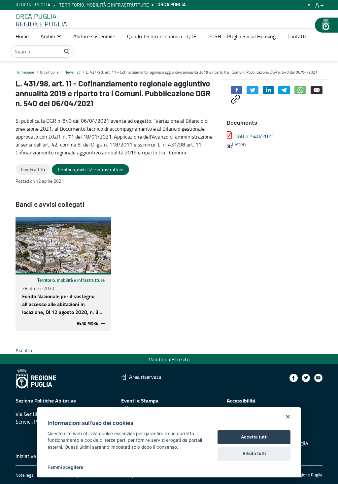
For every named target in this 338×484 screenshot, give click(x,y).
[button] (51, 36)
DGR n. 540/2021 (254, 136)
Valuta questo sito (169, 359)
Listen (239, 144)
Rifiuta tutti (254, 453)
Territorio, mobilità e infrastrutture (104, 5)
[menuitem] (22, 36)
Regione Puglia (33, 5)
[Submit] (66, 51)
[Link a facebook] (293, 378)
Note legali (26, 475)
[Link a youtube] (318, 378)
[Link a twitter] (306, 378)
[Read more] (63, 245)
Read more (87, 323)
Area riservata (145, 377)
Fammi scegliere (65, 467)
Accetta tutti (254, 436)
